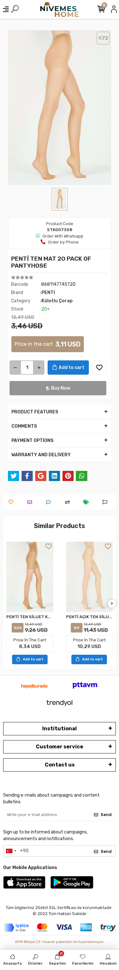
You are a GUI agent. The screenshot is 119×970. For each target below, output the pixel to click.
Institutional (59, 729)
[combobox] (10, 851)
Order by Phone (63, 242)
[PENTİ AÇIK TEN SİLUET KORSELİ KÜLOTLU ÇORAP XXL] (89, 577)
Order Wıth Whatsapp (63, 236)
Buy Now (60, 388)
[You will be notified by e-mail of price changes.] (88, 502)
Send (106, 814)
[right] (112, 604)
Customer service (59, 747)
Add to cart (71, 367)
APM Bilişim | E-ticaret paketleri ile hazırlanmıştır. (59, 942)
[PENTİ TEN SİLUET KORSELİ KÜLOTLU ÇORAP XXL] (29, 577)
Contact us (60, 765)
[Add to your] (69, 502)
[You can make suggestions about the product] (106, 502)
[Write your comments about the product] (50, 502)
